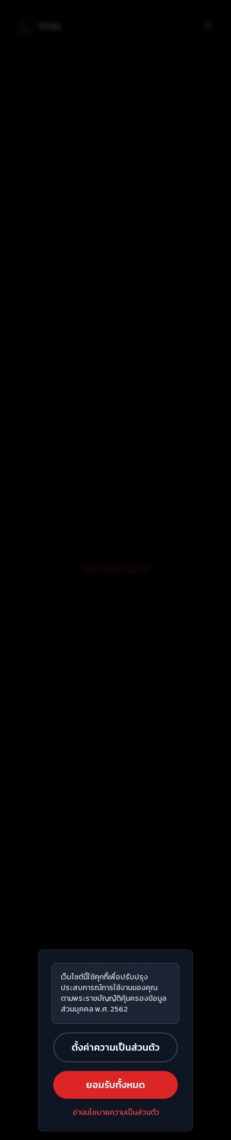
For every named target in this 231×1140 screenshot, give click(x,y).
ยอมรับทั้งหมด (115, 1084)
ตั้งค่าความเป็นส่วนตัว (115, 1047)
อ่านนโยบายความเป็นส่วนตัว (116, 1112)
